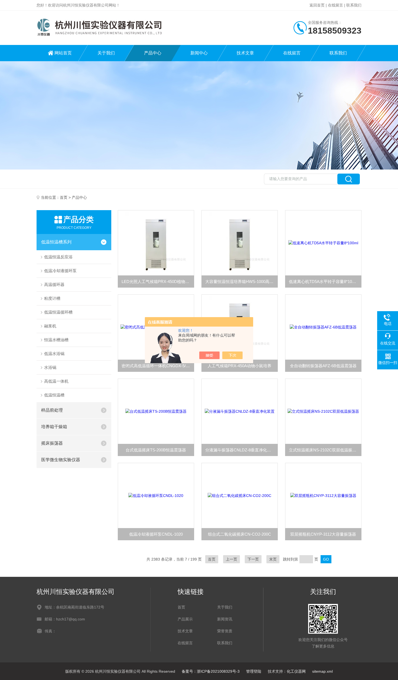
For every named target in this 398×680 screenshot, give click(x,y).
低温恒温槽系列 (56, 242)
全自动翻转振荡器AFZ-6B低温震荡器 (323, 365)
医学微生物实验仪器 (60, 459)
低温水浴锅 (54, 353)
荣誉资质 (224, 631)
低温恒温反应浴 (58, 257)
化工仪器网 (296, 671)
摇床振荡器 (52, 443)
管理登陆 (253, 671)
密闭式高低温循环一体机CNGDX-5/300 (157, 365)
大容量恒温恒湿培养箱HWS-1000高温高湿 (241, 281)
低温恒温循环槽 (58, 312)
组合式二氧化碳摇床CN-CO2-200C (239, 534)
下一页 (253, 559)
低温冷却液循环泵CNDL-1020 (156, 534)
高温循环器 (54, 284)
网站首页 (63, 53)
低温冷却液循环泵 (60, 270)
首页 (63, 197)
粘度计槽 (52, 298)
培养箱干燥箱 (54, 426)
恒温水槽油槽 (56, 339)
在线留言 (335, 5)
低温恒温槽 (54, 395)
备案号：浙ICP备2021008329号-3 (211, 671)
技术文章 (245, 53)
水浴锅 (50, 367)
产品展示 (185, 619)
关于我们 (106, 53)
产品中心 (152, 53)
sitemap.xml (322, 671)
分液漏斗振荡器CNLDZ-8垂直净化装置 (240, 450)
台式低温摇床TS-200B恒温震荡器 (156, 450)
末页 (273, 559)
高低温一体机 (56, 381)
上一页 (231, 559)
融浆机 (50, 326)
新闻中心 (199, 53)
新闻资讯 (224, 619)
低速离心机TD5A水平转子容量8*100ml (323, 281)
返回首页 (317, 5)
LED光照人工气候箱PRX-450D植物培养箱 (158, 281)
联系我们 (353, 5)
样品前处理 (52, 410)
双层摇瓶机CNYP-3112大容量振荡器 (323, 534)
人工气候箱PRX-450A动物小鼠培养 (239, 365)
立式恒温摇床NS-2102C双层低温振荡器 (324, 450)
